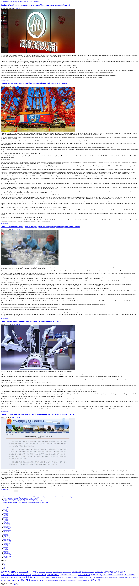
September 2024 (7, 530)
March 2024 (6, 536)
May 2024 (5, 534)
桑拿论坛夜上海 (124, 577)
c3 (16, 8)
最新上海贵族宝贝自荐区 (112, 577)
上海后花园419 (119, 572)
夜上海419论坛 (32, 577)
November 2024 (7, 527)
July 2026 (5, 509)
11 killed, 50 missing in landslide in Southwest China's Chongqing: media (20, 499)
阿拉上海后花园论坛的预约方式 (81, 580)
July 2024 (5, 532)
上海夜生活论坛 (53, 575)
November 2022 (7, 556)
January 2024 (6, 539)
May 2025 (5, 519)
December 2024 (7, 526)
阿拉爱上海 (95, 580)
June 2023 (5, 548)
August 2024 (6, 531)
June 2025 (5, 518)
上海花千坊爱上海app (97, 575)
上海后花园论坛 (39, 574)
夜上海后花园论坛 (61, 577)
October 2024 (6, 528)
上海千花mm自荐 (76, 572)
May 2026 (5, 511)
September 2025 (7, 514)
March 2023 (6, 552)
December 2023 (7, 540)
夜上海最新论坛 (69, 577)
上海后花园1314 (25, 575)
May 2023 (5, 549)
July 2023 (5, 547)
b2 (14, 8)
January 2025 (6, 524)
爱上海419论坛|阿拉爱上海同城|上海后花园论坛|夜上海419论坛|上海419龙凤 (20, 1)
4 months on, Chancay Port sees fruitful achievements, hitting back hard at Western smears (34, 83)
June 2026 (5, 510)
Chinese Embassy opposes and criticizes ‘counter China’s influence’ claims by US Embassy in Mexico (38, 414)
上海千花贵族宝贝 (99, 572)
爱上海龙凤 (71, 580)
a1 (12, 8)
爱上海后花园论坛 (64, 580)
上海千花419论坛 (67, 572)
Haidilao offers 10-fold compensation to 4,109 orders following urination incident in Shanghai (35, 5)
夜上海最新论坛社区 (79, 577)
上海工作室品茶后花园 (65, 575)
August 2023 (6, 545)
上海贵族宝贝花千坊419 (109, 575)
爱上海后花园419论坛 (53, 580)
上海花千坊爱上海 (84, 575)
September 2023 (7, 544)
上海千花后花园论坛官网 (88, 572)
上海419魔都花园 (49, 572)
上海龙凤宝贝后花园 (129, 575)
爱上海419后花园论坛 (9, 580)
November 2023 (7, 541)
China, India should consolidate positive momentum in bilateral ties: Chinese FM (21, 498)
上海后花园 (109, 572)
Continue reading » (5, 80)
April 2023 (5, 551)
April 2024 (5, 535)
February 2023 (6, 553)
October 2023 (6, 543)
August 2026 (6, 507)
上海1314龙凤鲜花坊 (57, 572)
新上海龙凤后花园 (100, 577)
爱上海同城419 (42, 580)
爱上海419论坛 (23, 580)
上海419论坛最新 (42, 572)
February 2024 (6, 537)
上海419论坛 (32, 572)
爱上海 (130, 577)
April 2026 (5, 513)
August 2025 (6, 515)
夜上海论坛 (90, 577)
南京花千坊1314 (4, 577)
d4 (18, 8)
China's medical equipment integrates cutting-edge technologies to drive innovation (31, 321)
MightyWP (16, 584)
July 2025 (5, 517)
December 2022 (7, 554)
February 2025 (6, 523)
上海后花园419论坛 (10, 574)
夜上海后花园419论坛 (47, 578)
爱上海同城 (33, 580)
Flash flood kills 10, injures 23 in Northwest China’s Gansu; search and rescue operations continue (25, 502)
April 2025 (5, 520)
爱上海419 (135, 577)
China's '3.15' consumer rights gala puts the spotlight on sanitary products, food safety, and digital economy (40, 227)
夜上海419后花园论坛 (17, 578)
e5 (19, 8)
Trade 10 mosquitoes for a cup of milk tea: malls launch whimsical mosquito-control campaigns (25, 500)
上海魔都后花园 (119, 575)
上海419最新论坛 (22, 572)
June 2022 (5, 557)
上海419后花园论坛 (10, 572)
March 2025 (6, 522)
